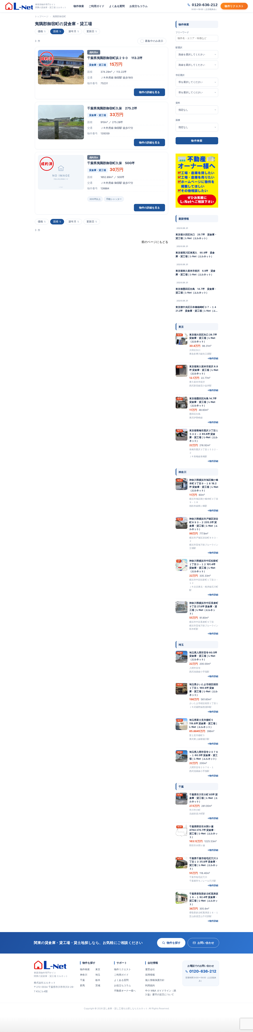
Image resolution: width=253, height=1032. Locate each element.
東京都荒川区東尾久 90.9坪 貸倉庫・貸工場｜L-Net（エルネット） (195, 254)
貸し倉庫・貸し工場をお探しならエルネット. (125, 1008)
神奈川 (83, 974)
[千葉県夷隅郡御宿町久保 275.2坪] (61, 122)
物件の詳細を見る (149, 92)
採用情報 (150, 974)
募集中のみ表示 (154, 40)
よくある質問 (117, 6)
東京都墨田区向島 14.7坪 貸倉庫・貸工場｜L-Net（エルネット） (196, 290)
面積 (55, 31)
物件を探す (174, 942)
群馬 (82, 985)
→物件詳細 (212, 358)
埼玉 (97, 974)
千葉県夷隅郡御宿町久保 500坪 (111, 163)
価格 (40, 31)
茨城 (97, 985)
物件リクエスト (122, 969)
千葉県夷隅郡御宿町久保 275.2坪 (112, 108)
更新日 (90, 31)
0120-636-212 (202, 971)
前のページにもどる (155, 242)
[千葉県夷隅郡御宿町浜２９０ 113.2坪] (61, 67)
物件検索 (79, 6)
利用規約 (150, 985)
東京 (97, 969)
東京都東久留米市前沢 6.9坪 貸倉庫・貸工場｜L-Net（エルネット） (195, 272)
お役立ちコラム (138, 6)
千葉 (82, 980)
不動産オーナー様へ (125, 990)
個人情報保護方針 (154, 980)
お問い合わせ (205, 942)
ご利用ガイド (96, 6)
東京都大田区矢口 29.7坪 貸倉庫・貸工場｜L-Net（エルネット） (196, 236)
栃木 (97, 980)
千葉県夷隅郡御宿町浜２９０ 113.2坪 (114, 58)
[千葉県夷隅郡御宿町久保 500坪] (61, 172)
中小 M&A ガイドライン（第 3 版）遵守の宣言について (160, 992)
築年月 (72, 31)
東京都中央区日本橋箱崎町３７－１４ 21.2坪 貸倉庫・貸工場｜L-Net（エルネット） (197, 309)
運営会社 (150, 969)
